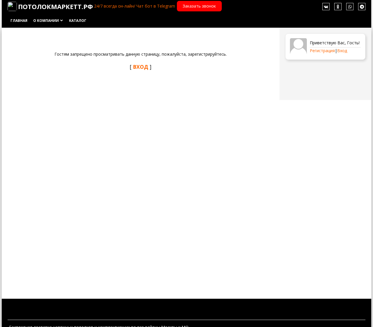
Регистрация (322, 50)
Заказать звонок (199, 6)
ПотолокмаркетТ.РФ (55, 6)
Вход (342, 50)
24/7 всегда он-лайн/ (114, 6)
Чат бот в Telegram (155, 6)
